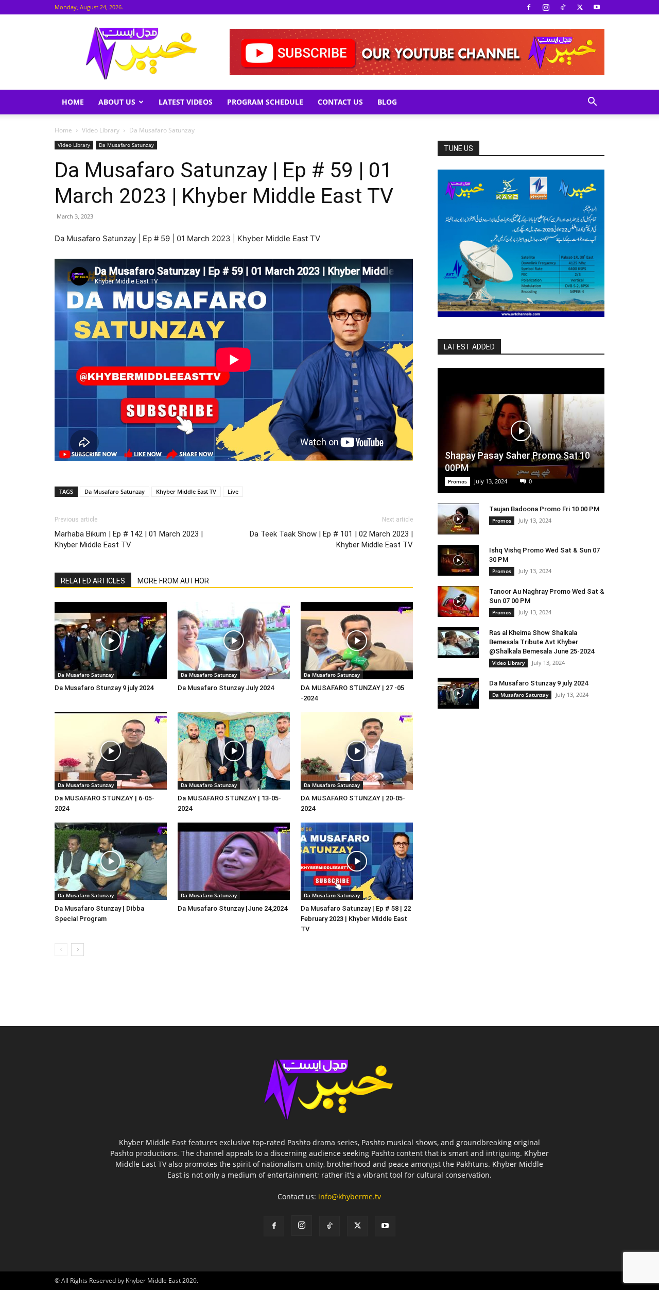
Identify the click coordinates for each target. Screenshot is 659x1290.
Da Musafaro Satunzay (126, 144)
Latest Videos (186, 102)
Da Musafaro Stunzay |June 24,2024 (232, 908)
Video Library (100, 130)
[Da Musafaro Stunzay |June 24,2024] (234, 861)
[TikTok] (562, 7)
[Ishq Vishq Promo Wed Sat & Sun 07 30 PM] (458, 560)
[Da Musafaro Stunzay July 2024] (234, 640)
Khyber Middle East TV (186, 491)
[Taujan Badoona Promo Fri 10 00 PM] (458, 519)
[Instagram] (545, 7)
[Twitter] (579, 7)
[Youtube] (596, 7)
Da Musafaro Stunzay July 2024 (226, 688)
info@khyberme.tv (349, 1196)
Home (73, 102)
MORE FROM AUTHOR (173, 581)
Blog (387, 102)
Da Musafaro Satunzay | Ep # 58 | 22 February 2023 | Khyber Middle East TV (356, 918)
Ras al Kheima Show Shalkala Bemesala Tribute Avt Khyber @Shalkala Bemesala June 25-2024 (541, 642)
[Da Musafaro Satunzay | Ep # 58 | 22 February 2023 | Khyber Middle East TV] (357, 861)
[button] (592, 103)
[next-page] (77, 949)
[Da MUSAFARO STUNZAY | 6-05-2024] (111, 751)
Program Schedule (265, 102)
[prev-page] (61, 949)
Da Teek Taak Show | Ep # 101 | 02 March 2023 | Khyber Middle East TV (331, 539)
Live (233, 491)
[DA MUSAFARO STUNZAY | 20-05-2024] (357, 751)
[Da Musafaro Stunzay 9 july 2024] (111, 640)
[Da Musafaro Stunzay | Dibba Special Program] (111, 861)
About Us (116, 102)
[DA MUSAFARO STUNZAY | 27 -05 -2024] (357, 640)
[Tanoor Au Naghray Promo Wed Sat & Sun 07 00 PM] (458, 601)
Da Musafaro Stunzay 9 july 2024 (104, 688)
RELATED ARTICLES (93, 581)
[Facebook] (528, 7)
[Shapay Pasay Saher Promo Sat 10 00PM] (521, 430)
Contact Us (340, 102)
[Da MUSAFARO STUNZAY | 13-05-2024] (234, 751)
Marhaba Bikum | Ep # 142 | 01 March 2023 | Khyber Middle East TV (129, 539)
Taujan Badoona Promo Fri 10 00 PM (544, 509)
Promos (457, 481)
